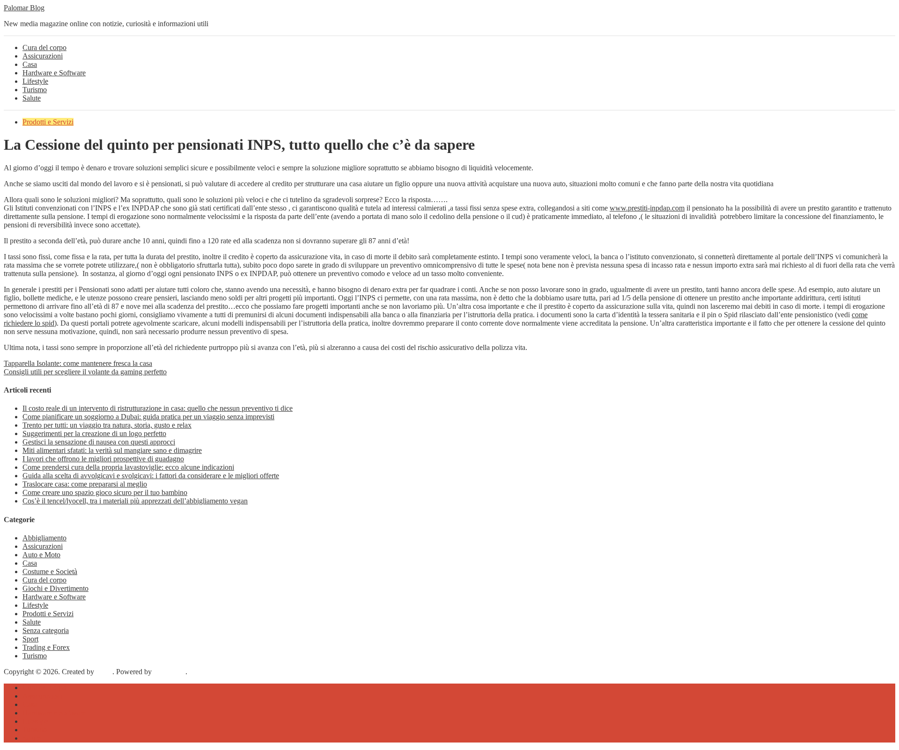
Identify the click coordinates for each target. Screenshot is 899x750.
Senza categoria (45, 630)
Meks (104, 672)
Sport (30, 639)
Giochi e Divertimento (55, 588)
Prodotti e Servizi (48, 122)
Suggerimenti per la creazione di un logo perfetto (94, 433)
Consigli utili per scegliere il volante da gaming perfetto (85, 372)
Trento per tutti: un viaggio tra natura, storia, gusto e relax (107, 425)
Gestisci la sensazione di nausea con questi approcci (98, 442)
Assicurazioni (42, 56)
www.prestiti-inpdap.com (647, 208)
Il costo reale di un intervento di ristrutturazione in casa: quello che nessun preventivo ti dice (157, 408)
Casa (29, 64)
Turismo (34, 90)
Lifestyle (35, 81)
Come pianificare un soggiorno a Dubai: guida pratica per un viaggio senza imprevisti (148, 417)
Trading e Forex (46, 647)
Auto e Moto (41, 555)
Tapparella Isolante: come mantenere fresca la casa (78, 363)
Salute (31, 98)
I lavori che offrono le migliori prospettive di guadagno (103, 459)
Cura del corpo (44, 47)
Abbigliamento (44, 538)
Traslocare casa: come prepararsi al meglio (84, 484)
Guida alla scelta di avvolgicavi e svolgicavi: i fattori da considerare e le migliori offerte (150, 476)
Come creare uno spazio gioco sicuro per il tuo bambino (104, 492)
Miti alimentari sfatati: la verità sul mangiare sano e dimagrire (112, 450)
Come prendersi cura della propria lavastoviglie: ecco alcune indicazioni (128, 467)
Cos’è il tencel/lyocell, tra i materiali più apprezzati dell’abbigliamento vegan (135, 501)
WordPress (169, 672)
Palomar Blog (24, 8)
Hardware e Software (54, 73)
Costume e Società (49, 571)
